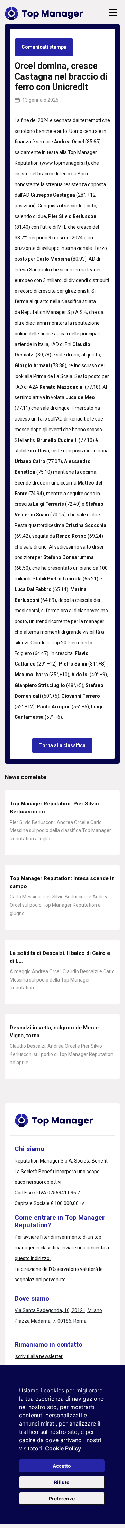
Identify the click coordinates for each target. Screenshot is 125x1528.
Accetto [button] (62, 1466)
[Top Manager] (44, 12)
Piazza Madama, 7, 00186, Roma (51, 1321)
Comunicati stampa (43, 47)
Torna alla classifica (62, 745)
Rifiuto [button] (62, 1482)
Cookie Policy (63, 1448)
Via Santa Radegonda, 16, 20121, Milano (58, 1310)
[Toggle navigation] (113, 12)
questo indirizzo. (33, 1258)
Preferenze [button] (62, 1498)
